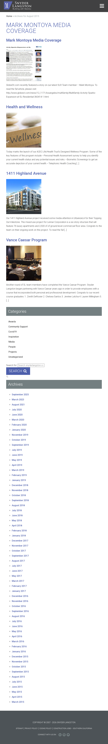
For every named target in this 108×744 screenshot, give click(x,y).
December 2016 (20, 596)
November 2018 (20, 490)
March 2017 (18, 581)
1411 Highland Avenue (26, 173)
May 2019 (17, 460)
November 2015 (20, 661)
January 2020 (19, 429)
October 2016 (19, 606)
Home (9, 16)
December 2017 (20, 540)
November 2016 (20, 601)
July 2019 (17, 450)
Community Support (18, 326)
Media (11, 341)
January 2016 (19, 651)
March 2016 (18, 641)
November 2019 (20, 435)
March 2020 (18, 419)
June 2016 (17, 626)
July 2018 (17, 510)
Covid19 (12, 331)
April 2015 (17, 697)
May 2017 (17, 576)
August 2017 (18, 561)
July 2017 (17, 566)
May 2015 (17, 692)
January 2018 (19, 535)
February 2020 (19, 424)
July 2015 (17, 681)
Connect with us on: (47, 735)
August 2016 (18, 616)
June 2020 (17, 414)
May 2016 (17, 631)
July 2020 (17, 409)
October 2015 (19, 666)
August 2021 (18, 404)
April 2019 (17, 465)
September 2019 (20, 445)
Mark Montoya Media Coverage (33, 40)
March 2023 (18, 399)
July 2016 (17, 621)
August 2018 (18, 505)
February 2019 (19, 475)
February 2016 (19, 646)
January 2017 (19, 591)
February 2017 (19, 586)
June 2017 (17, 571)
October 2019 (19, 440)
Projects (12, 352)
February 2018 (19, 530)
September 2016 (20, 611)
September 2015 (20, 671)
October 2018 (19, 495)
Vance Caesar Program (26, 240)
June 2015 (17, 686)
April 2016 (17, 636)
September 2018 (20, 500)
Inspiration (13, 336)
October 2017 (19, 550)
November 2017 (20, 545)
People (12, 346)
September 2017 (20, 555)
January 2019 (19, 480)
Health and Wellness (24, 107)
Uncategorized (15, 357)
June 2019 (17, 455)
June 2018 (17, 515)
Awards (12, 321)
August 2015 (18, 676)
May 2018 (17, 520)
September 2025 (20, 394)
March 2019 (18, 470)
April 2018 (17, 525)
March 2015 (18, 702)
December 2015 (20, 656)
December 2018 (20, 485)
